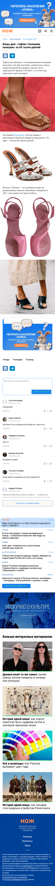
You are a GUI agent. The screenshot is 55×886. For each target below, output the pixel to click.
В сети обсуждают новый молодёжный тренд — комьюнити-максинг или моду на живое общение (23, 535)
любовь (5, 520)
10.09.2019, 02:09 (14, 438)
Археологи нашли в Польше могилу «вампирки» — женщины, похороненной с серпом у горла (27, 579)
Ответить (6, 411)
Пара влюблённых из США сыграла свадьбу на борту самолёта (26, 524)
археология (7, 575)
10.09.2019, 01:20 (14, 421)
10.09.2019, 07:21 (14, 474)
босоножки (19, 135)
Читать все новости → (16, 586)
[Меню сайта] (51, 31)
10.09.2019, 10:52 (14, 491)
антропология (9, 552)
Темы (27, 845)
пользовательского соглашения (14, 877)
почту (6, 873)
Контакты (27, 841)
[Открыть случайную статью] (39, 31)
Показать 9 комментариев (27, 503)
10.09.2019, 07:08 (14, 456)
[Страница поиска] (45, 31)
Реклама (27, 836)
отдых (5, 542)
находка (18, 359)
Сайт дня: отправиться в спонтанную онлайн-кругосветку (21, 546)
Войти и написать (41, 392)
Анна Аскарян (15, 39)
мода (5, 39)
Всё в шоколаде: (21, 765)
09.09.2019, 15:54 (14, 403)
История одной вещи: (24, 722)
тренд (30, 359)
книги (5, 562)
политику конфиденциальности (15, 879)
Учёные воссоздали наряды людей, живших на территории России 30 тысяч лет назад (26, 557)
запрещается (28, 866)
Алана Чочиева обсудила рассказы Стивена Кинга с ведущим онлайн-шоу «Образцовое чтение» (22, 568)
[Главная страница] (7, 31)
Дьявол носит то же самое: (24, 677)
